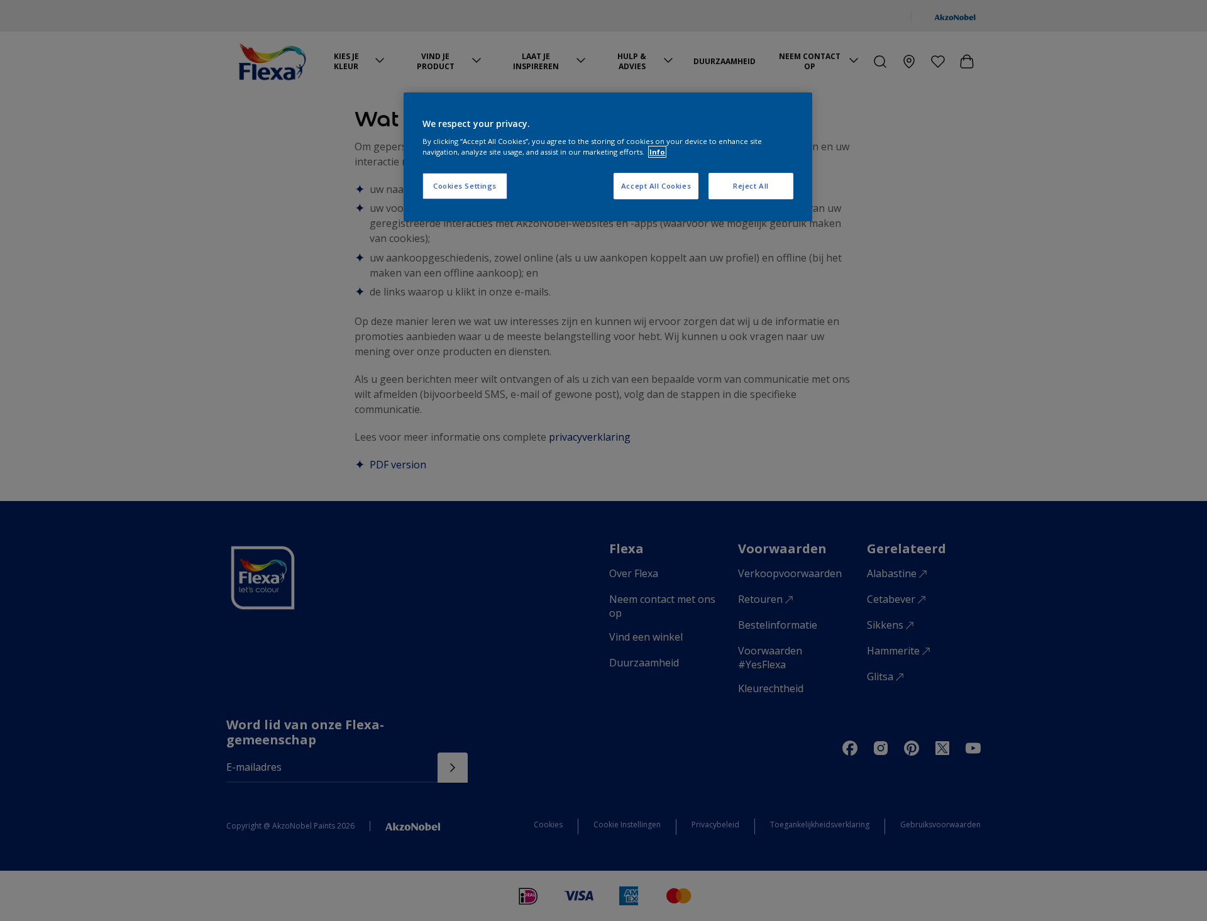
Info (657, 152)
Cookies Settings (465, 185)
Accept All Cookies (656, 185)
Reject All (751, 185)
